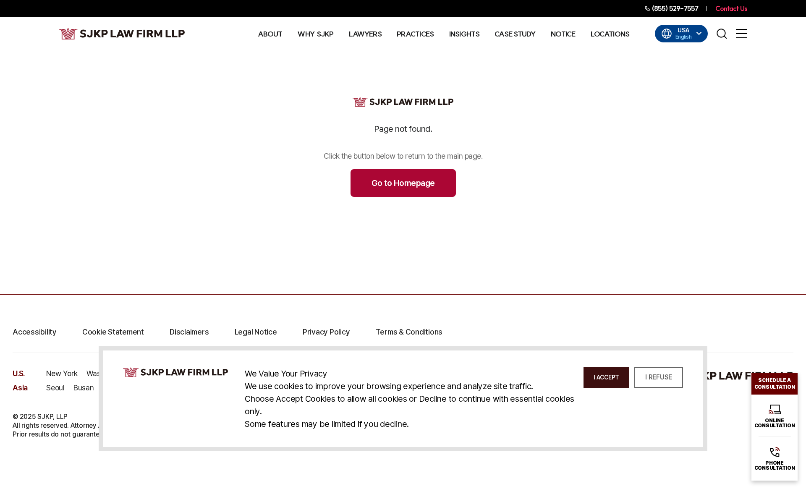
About (270, 33)
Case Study (515, 33)
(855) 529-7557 (675, 8)
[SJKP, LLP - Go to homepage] (730, 376)
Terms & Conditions (409, 332)
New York (62, 373)
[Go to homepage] (122, 33)
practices (415, 33)
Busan (83, 388)
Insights (464, 33)
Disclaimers (189, 332)
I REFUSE (658, 377)
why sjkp (315, 33)
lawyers (365, 33)
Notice (563, 33)
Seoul (55, 388)
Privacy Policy (326, 332)
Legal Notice (256, 332)
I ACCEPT (606, 377)
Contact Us (731, 8)
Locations (610, 33)
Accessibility (35, 332)
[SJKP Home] (175, 372)
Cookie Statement (113, 332)
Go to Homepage (403, 183)
